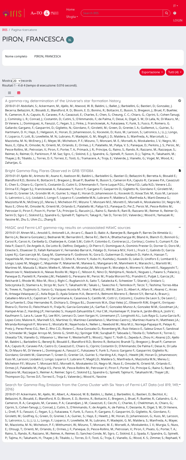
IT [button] (174, 6)
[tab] (9, 93)
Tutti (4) (173, 72)
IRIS (4, 30)
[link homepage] (13, 13)
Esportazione (151, 72)
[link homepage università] (44, 13)
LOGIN (177, 20)
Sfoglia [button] (71, 17)
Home (70, 9)
